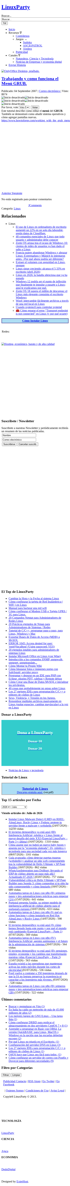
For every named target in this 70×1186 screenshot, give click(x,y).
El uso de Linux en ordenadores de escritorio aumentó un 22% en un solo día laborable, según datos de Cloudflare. (41, 230)
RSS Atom (34, 1081)
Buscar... (6, 15)
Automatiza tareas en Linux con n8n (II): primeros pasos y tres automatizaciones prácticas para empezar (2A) (38, 896)
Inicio (12, 29)
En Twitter (48, 1081)
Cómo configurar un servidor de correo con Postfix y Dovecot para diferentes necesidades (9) (38, 1059)
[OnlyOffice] (20, 71)
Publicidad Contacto (14, 1081)
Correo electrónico (50, 91)
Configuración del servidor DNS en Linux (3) (34, 1044)
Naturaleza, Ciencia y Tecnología (34, 58)
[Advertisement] (35, 157)
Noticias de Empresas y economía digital (39, 61)
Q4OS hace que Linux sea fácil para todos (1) (35, 1054)
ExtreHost (22, 1181)
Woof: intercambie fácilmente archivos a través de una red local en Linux (42, 302)
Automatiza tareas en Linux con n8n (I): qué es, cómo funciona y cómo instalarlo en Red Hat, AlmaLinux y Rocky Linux (35, 915)
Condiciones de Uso (37, 1090)
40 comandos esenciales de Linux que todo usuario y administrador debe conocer (40, 238)
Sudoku (27, 42)
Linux (17, 208)
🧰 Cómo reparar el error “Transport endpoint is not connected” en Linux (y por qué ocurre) (42, 312)
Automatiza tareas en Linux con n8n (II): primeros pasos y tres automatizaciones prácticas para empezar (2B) (38, 989)
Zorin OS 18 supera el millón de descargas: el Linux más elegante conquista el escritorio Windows (41, 294)
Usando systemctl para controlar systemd (39, 307)
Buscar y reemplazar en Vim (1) (27, 1006)
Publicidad (22, 51)
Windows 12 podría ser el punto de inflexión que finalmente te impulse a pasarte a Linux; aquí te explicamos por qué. (41, 284)
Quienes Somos (15, 1090)
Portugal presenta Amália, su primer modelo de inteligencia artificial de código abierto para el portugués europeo (35, 906)
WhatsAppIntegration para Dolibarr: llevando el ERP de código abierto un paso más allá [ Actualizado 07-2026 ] (36, 873)
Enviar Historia (17, 65)
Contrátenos (22, 35)
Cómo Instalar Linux (35, 320)
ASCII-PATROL (32, 45)
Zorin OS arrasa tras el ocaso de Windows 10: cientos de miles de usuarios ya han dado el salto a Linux (42, 246)
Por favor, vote (9, 107)
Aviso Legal (57, 1090)
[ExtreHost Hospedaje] (28, 344)
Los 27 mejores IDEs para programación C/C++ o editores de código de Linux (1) (37, 1050)
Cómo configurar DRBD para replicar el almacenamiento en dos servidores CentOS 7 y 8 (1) (38, 1024)
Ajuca (4, 1151)
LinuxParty (15, 7)
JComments (35, 205)
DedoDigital (8, 1169)
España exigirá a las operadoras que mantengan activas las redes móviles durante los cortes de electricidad (35, 967)
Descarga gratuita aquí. (30, 792)
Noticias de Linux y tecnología (26, 770)
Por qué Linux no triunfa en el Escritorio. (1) (34, 1041)
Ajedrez (27, 48)
